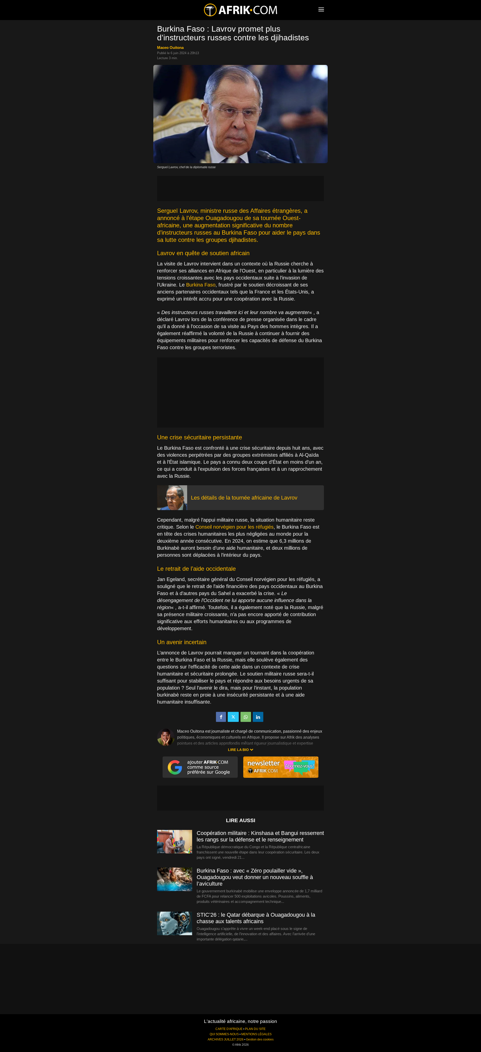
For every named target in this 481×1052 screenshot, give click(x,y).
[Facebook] (221, 717)
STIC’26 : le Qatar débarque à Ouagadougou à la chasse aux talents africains (256, 918)
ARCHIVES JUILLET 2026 (226, 1039)
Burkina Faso (200, 285)
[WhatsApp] (246, 717)
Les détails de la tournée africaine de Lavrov (244, 498)
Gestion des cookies (260, 1039)
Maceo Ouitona (170, 47)
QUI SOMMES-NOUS (224, 1034)
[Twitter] (233, 717)
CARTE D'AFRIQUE (229, 1029)
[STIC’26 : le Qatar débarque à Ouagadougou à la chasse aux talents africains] (174, 924)
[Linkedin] (258, 717)
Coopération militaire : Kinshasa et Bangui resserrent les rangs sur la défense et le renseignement (260, 836)
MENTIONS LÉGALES (256, 1034)
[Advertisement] (240, 188)
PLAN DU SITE (255, 1029)
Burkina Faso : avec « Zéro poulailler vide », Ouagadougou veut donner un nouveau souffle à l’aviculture (255, 877)
